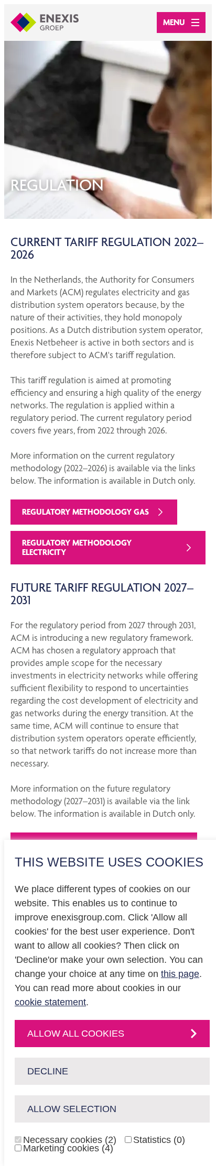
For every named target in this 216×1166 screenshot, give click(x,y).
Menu (174, 22)
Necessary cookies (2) (69, 1140)
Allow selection (71, 1109)
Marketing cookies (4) (68, 1148)
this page (180, 974)
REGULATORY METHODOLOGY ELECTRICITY (77, 547)
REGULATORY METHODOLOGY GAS (85, 512)
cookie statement (50, 1002)
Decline (47, 1071)
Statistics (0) (159, 1140)
